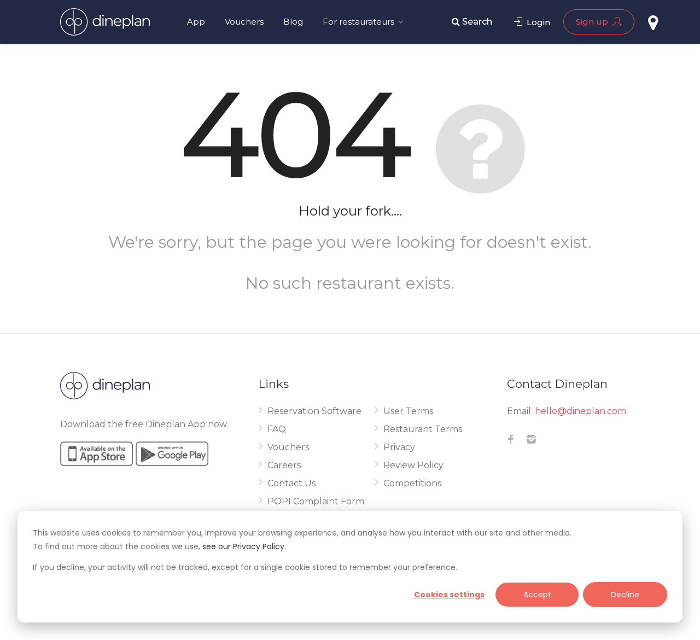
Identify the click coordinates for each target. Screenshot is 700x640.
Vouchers (244, 21)
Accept (537, 594)
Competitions (412, 483)
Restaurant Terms (422, 429)
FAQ (276, 429)
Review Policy (413, 465)
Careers (284, 465)
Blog (293, 21)
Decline (625, 594)
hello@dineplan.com (580, 411)
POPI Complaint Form (315, 501)
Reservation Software (314, 411)
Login (537, 22)
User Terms (408, 411)
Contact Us (291, 483)
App (196, 21)
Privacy (399, 447)
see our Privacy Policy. (244, 546)
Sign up (593, 21)
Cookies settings (449, 594)
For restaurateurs (358, 21)
